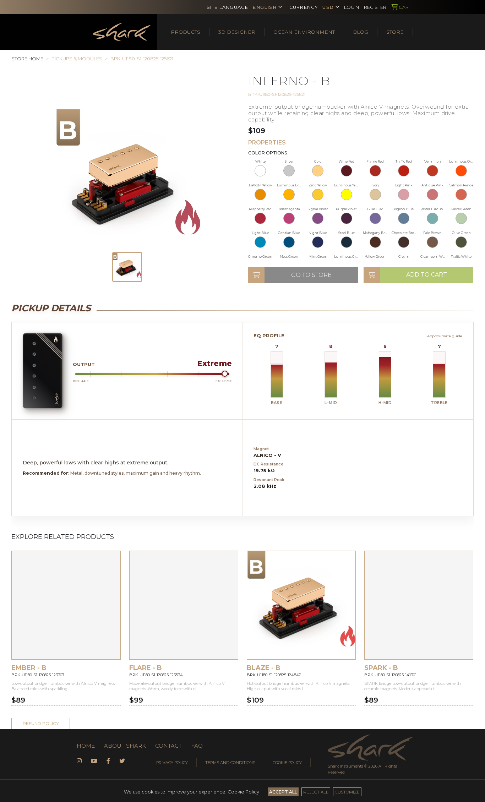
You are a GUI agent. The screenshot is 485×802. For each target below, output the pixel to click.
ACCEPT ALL (283, 792)
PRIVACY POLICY (172, 762)
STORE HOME (27, 58)
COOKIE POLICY (287, 762)
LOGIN (351, 7)
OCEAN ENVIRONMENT (304, 32)
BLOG (360, 32)
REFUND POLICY (41, 723)
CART (404, 7)
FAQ (197, 745)
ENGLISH (264, 7)
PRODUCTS (185, 32)
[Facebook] (108, 761)
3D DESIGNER (236, 32)
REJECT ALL (315, 792)
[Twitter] (122, 761)
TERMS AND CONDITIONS (230, 762)
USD (328, 7)
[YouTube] (94, 761)
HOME (86, 745)
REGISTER (375, 7)
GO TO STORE (311, 275)
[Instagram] (79, 761)
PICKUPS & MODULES (76, 58)
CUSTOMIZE (347, 792)
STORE (395, 32)
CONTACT (168, 745)
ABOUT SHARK (125, 745)
